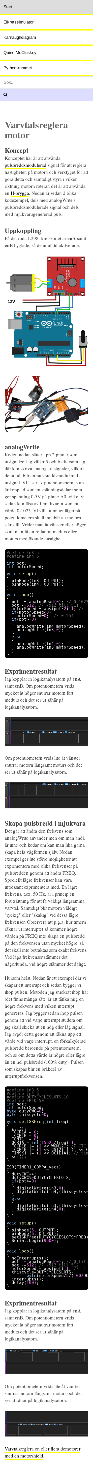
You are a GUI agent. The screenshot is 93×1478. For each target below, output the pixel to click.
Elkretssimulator (18, 22)
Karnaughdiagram (19, 37)
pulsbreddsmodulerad (25, 165)
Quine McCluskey (19, 52)
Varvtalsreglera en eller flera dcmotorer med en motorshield (42, 1452)
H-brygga (20, 193)
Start (7, 7)
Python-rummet (17, 68)
